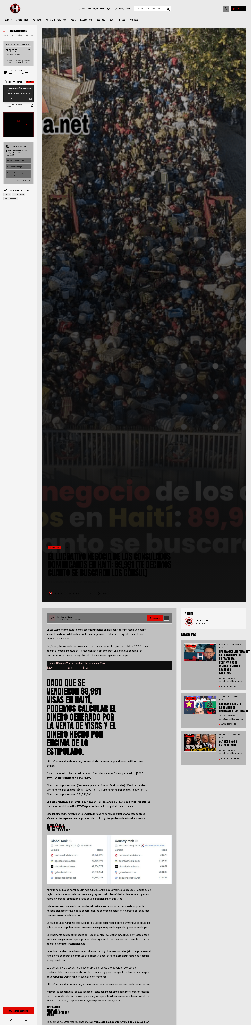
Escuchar (154, 618)
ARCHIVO (134, 20)
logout (11, 1019)
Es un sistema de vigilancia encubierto (17, 174)
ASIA (73, 20)
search (168, 9)
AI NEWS (37, 20)
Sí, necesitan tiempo (14, 167)
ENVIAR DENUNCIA (18, 1011)
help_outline (26, 1019)
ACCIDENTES (22, 20)
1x (166, 618)
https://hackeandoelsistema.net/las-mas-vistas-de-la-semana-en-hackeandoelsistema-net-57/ (98, 984)
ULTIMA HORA (54, 548)
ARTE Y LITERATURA (56, 20)
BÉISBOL (101, 20)
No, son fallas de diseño (15, 160)
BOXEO (122, 20)
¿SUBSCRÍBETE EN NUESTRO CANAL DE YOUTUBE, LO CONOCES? (58, 827)
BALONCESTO (86, 20)
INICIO (8, 20)
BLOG (112, 20)
